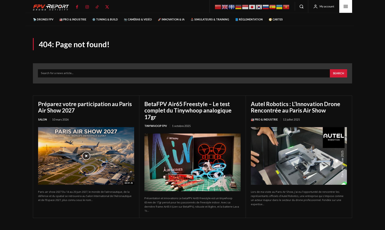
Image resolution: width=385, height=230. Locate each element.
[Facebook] (77, 7)
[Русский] (265, 6)
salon (42, 119)
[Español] (272, 6)
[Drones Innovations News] (53, 7)
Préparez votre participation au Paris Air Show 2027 (85, 107)
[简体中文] (218, 6)
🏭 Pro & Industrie (264, 119)
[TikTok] (97, 7)
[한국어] (259, 6)
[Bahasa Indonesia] (245, 6)
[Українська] (279, 6)
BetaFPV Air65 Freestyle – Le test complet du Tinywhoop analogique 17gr (188, 110)
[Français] (231, 6)
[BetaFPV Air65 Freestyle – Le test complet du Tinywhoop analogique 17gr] (192, 162)
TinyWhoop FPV (155, 126)
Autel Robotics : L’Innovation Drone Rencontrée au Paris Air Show (295, 107)
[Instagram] (87, 7)
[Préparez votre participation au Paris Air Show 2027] (86, 156)
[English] (225, 6)
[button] (301, 6)
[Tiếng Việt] (286, 6)
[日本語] (252, 6)
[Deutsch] (238, 6)
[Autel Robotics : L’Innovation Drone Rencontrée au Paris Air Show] (299, 156)
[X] (107, 7)
